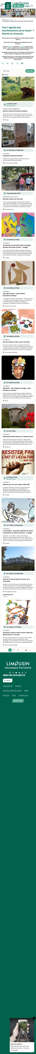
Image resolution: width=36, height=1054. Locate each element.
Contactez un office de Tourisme (12, 690)
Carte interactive (8, 686)
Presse (14, 695)
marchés (22, 46)
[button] (27, 6)
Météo (26, 690)
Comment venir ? (18, 701)
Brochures (18, 686)
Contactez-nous (23, 695)
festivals (10, 46)
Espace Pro (6, 695)
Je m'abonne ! (7, 680)
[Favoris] (32, 5)
